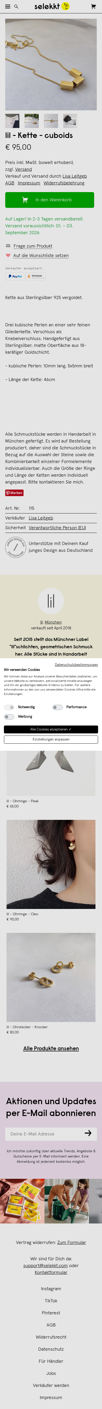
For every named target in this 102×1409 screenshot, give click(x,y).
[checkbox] (9, 707)
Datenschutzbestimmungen (76, 665)
